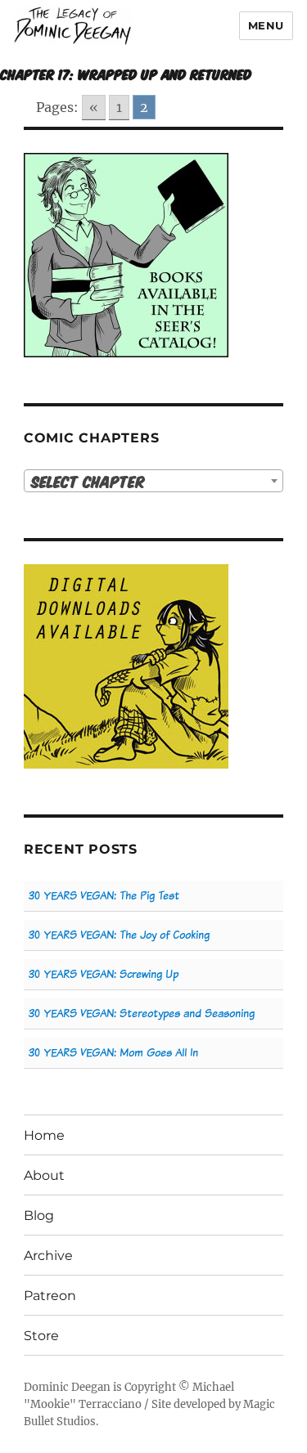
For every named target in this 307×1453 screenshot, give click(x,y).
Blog (39, 1215)
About (44, 1175)
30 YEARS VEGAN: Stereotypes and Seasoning (142, 1013)
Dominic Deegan (67, 1387)
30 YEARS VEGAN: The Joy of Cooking (119, 935)
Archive (48, 1255)
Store (41, 1335)
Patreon (50, 1295)
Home (44, 1135)
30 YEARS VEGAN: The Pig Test (104, 896)
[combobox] (153, 480)
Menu (266, 25)
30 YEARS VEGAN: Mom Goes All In (113, 1053)
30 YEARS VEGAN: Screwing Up (103, 974)
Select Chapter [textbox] (88, 481)
